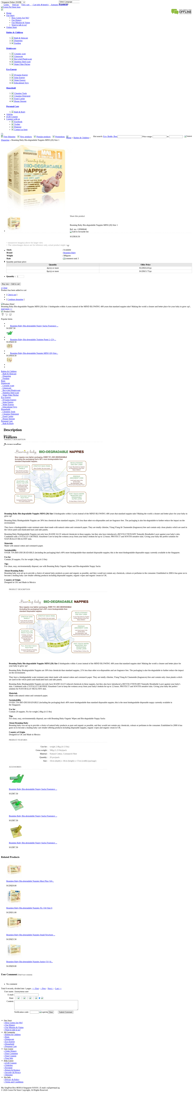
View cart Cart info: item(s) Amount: (44, 5)
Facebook (18, 122)
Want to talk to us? (19, 25)
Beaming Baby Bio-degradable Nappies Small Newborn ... (30, 935)
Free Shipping (9, 137)
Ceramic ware (20, 54)
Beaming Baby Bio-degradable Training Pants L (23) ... (33, 339)
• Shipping (8, 1075)
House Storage (20, 101)
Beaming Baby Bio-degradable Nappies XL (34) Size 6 (29, 908)
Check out (11, 295)
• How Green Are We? (13, 1023)
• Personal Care (10, 1046)
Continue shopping (15, 299)
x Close (4, 288)
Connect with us (13, 119)
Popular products (43, 137)
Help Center (9, 1061)
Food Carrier (19, 99)
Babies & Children (14, 32)
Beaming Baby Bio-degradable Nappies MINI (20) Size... (34, 353)
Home (8, 13)
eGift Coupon (12, 117)
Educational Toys (21, 83)
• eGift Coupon (10, 1063)
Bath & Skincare (21, 38)
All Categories (9, 1032)
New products (26, 137)
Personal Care (12, 106)
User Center (8, 1049)
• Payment (8, 1068)
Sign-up (15, 5)
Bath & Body (19, 112)
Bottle (110, 136)
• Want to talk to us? (12, 1030)
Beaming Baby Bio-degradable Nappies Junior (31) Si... (29, 962)
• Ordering (8, 1065)
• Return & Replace (12, 1070)
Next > (50, 988)
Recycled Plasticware (23, 59)
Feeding (17, 43)
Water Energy (20, 80)
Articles (9, 114)
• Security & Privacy (12, 1072)
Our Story (10, 15)
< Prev (43, 988)
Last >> (58, 988)
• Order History (10, 1051)
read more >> (6, 309)
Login (7, 5)
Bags (3, 381)
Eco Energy (11, 69)
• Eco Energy (9, 1042)
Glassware (18, 56)
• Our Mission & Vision (14, 1027)
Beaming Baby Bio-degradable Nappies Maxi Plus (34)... (30, 881)
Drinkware (11, 48)
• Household (9, 1044)
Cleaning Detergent (22, 96)
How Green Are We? (20, 18)
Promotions (60, 137)
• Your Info (8, 1058)
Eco (104, 136)
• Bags (6, 1037)
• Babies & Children (12, 1034)
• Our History (9, 1025)
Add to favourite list (80, 232)
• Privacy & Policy (11, 1079)
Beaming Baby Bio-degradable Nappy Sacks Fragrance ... (34, 326)
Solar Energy (19, 77)
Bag (115, 136)
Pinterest (17, 127)
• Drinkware (9, 1039)
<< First (35, 988)
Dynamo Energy (21, 75)
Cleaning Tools (20, 93)
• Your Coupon (10, 1056)
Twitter (17, 124)
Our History (17, 20)
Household (11, 88)
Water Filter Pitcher (22, 64)
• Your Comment (11, 1053)
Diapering (18, 40)
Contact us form (20, 129)
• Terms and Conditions (13, 1082)
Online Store (11, 27)
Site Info (7, 1077)
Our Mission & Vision (21, 22)
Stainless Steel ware (22, 62)
